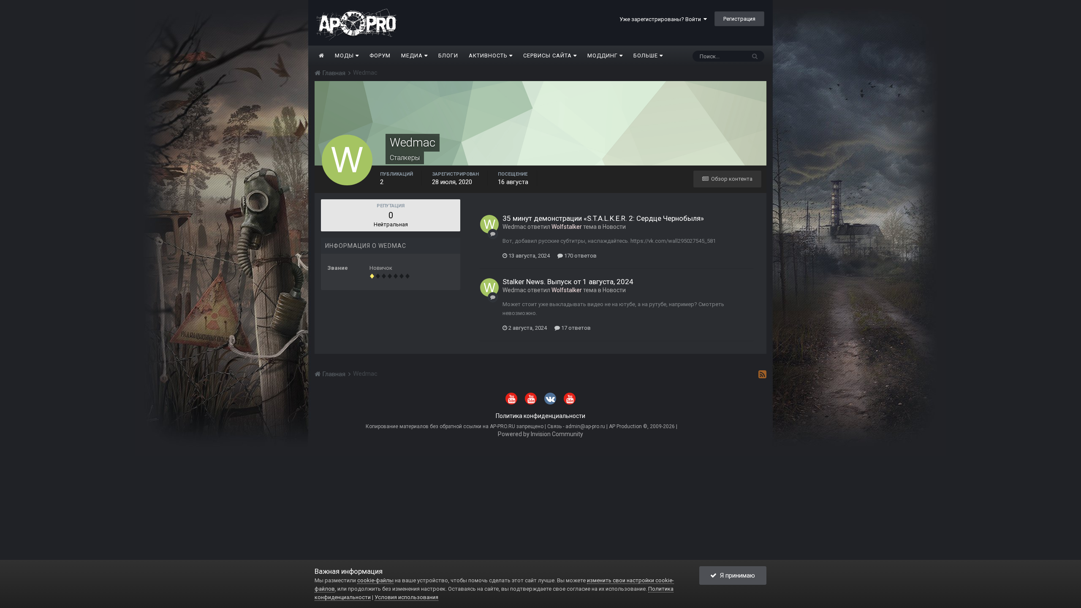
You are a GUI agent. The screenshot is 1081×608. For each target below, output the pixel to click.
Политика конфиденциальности (540, 416)
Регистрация (739, 19)
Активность (489, 55)
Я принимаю (736, 575)
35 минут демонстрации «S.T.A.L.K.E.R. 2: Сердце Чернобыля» (603, 218)
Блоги (448, 55)
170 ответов (580, 255)
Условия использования (406, 597)
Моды (345, 55)
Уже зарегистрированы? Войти (661, 19)
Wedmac (514, 226)
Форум (380, 55)
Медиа (412, 55)
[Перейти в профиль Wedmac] (489, 224)
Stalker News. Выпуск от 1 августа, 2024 (567, 281)
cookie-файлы (375, 580)
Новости (614, 226)
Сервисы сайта (548, 55)
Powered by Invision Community (540, 434)
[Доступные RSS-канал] (762, 374)
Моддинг (603, 55)
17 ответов (575, 328)
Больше (645, 55)
